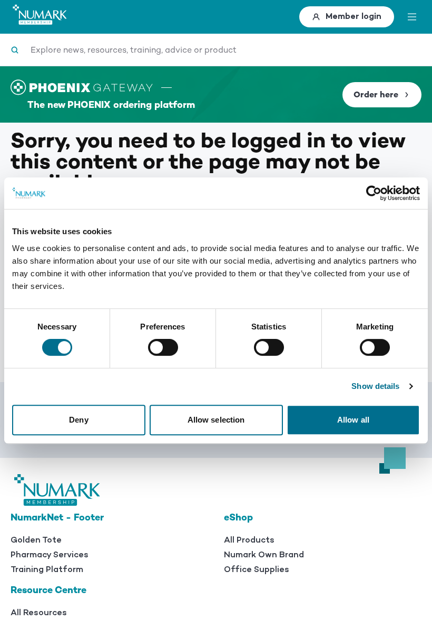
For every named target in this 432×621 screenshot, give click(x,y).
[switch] (163, 347)
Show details (375, 386)
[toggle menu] (411, 16)
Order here (376, 94)
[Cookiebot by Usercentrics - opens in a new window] (374, 193)
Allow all (353, 419)
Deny (78, 419)
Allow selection (216, 419)
